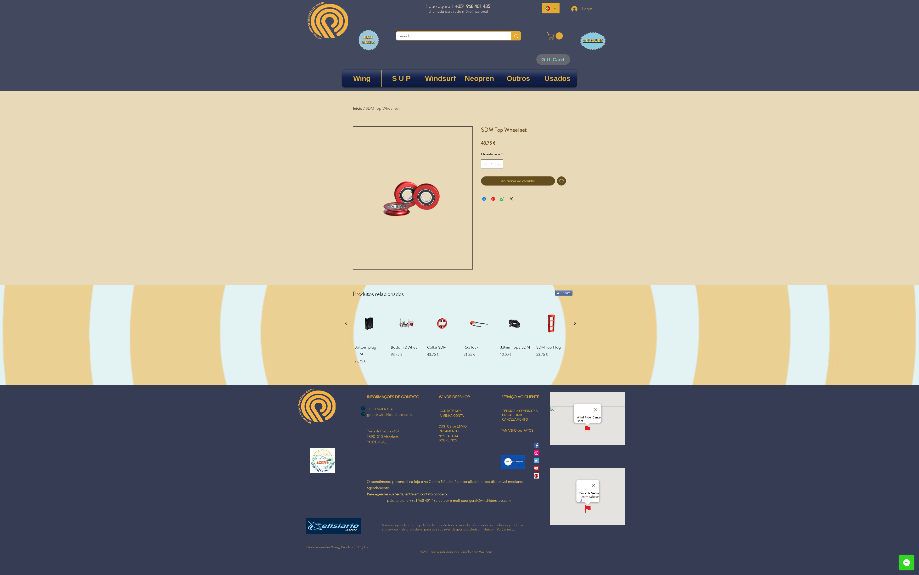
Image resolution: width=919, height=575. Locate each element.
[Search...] (516, 36)
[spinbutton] (492, 164)
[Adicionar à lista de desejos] (561, 181)
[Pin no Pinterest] (493, 199)
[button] (556, 35)
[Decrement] (485, 164)
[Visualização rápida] (369, 323)
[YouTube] (536, 468)
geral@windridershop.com (389, 414)
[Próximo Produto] (575, 323)
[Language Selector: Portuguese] (551, 8)
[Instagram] (536, 453)
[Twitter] (536, 460)
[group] (460, 343)
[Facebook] (536, 445)
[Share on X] (511, 199)
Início (357, 108)
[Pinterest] (536, 476)
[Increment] (499, 164)
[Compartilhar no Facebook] (484, 199)
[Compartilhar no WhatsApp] (502, 199)
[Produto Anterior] (346, 323)
